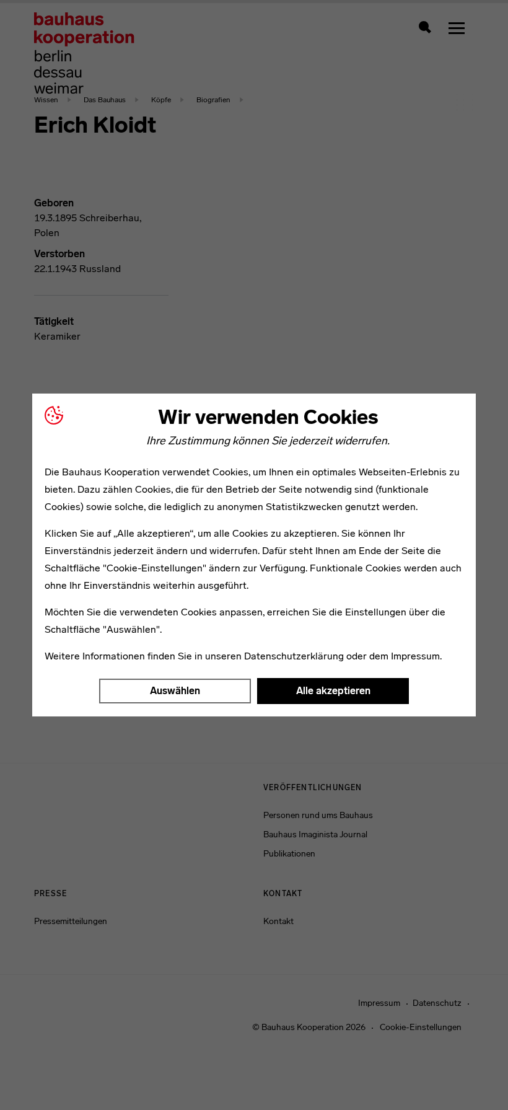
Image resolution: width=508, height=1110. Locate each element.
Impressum (415, 656)
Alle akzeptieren (333, 691)
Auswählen (175, 691)
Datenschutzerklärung (294, 656)
